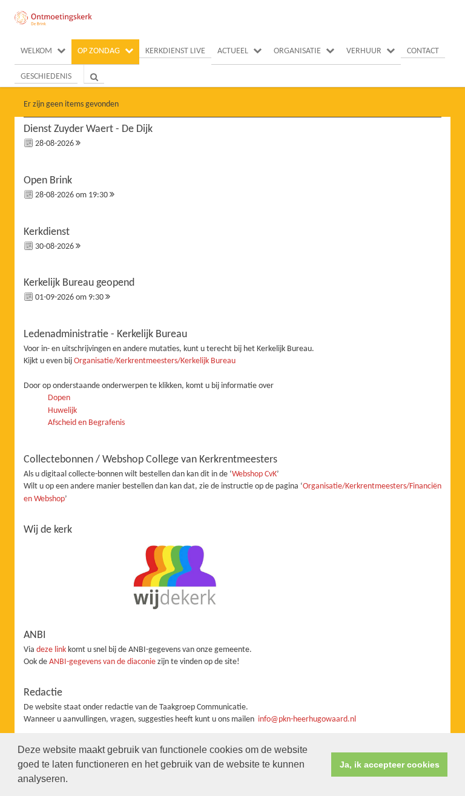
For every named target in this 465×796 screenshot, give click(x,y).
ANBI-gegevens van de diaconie (103, 661)
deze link (51, 649)
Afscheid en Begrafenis (86, 422)
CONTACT (423, 51)
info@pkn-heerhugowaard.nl (307, 719)
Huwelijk (62, 410)
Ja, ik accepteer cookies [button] (390, 764)
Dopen (59, 398)
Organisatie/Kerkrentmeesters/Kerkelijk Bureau (155, 361)
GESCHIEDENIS (46, 76)
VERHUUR (363, 51)
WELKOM (36, 51)
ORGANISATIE (297, 51)
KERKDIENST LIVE (175, 51)
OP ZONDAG (99, 51)
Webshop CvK (254, 474)
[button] (72, 780)
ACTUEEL (232, 51)
